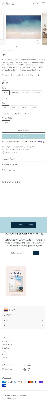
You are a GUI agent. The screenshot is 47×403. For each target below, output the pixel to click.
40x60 (26, 114)
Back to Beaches (25, 225)
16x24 (23, 108)
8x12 (5, 108)
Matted (15, 93)
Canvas (37, 93)
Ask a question (8, 170)
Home (4, 51)
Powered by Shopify (9, 398)
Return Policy (7, 345)
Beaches (12, 51)
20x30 (34, 108)
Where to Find (7, 341)
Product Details (9, 159)
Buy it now (23, 136)
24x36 (6, 114)
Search (4, 358)
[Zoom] (38, 41)
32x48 (16, 114)
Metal (6, 99)
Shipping (5, 348)
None (6, 123)
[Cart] (38, 3)
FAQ (3, 351)
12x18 (14, 108)
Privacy (5, 354)
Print (6, 93)
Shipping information (11, 164)
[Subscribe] (36, 253)
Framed (26, 93)
